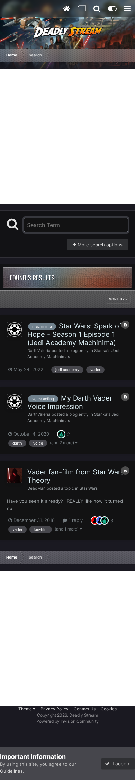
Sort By (117, 299)
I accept (120, 763)
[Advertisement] (67, 136)
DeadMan (36, 488)
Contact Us (85, 708)
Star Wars (89, 488)
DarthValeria (39, 350)
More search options (99, 244)
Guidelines (11, 771)
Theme (25, 708)
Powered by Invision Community (67, 721)
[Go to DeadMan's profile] (14, 475)
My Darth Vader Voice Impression (69, 402)
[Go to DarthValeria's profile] (14, 329)
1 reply (75, 520)
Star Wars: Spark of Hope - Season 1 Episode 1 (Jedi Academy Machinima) (74, 334)
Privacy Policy (54, 708)
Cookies (109, 708)
